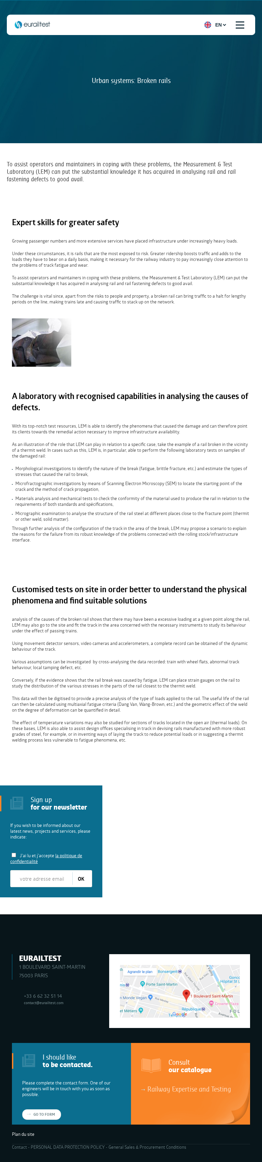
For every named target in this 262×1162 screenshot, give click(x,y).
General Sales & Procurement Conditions (147, 1147)
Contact (19, 1147)
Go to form (44, 1114)
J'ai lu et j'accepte (46, 858)
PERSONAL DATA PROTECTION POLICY (68, 1147)
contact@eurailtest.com (43, 1002)
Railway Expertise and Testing (189, 1089)
